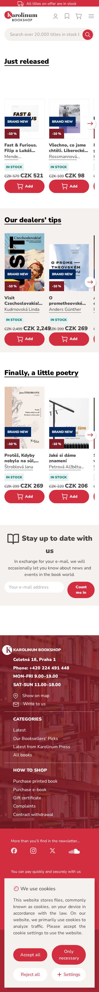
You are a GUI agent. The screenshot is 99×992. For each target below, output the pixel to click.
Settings (72, 974)
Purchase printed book (35, 781)
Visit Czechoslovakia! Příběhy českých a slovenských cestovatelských (23, 300)
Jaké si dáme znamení (62, 458)
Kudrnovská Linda (21, 309)
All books (22, 755)
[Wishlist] (67, 16)
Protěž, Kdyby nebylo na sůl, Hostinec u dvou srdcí (22, 458)
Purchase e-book (29, 790)
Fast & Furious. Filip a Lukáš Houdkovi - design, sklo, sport (24, 147)
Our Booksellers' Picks (35, 739)
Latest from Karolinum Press (41, 747)
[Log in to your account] (55, 16)
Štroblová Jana (18, 467)
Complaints (24, 806)
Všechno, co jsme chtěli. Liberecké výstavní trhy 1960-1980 (67, 147)
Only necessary (69, 955)
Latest (19, 730)
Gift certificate (27, 798)
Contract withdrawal (33, 815)
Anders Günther (65, 309)
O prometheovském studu (67, 300)
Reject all (30, 974)
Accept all (30, 955)
